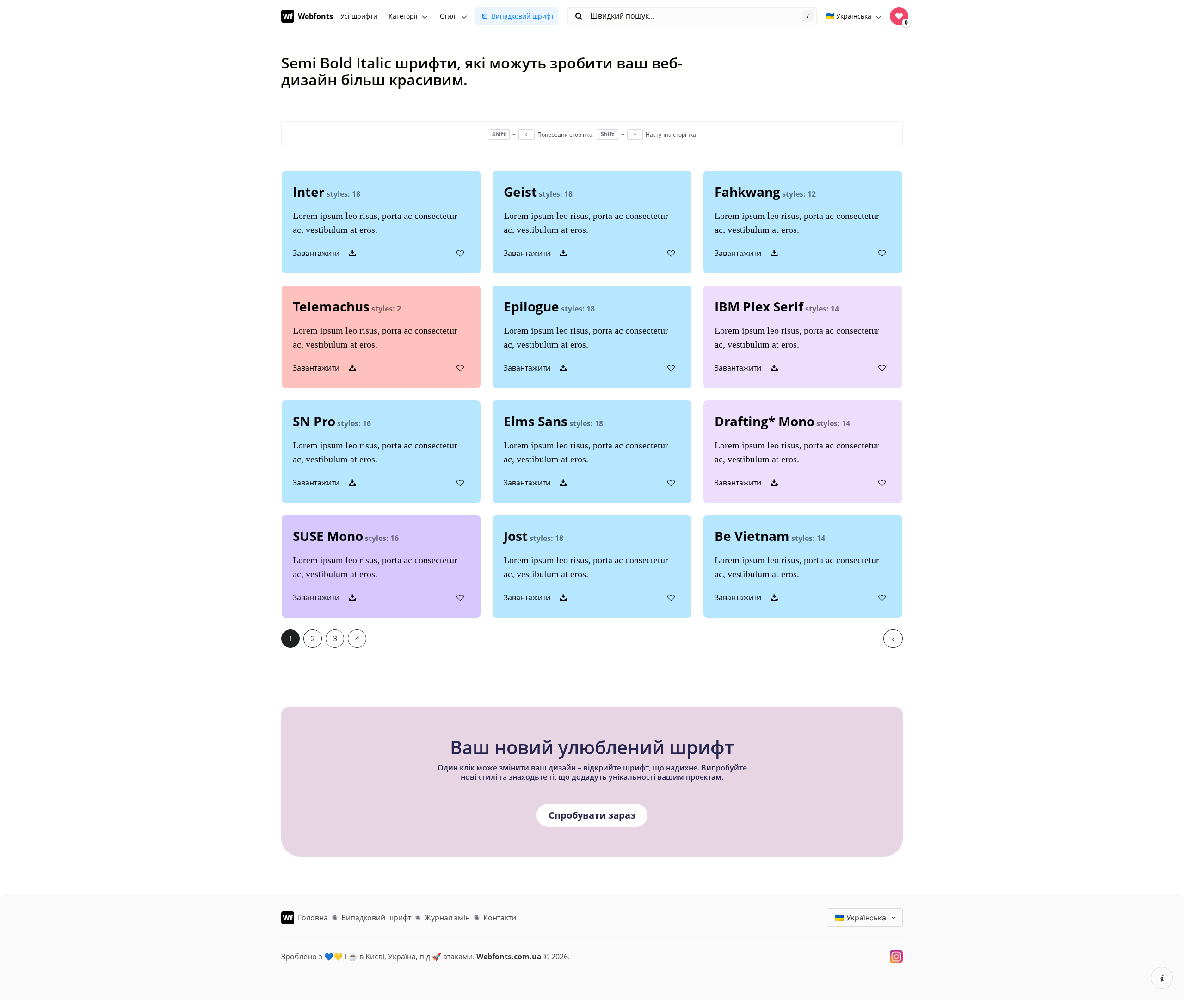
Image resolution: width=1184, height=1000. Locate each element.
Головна (313, 918)
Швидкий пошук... (621, 16)
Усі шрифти (358, 16)
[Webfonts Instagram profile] (896, 956)
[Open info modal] (1162, 978)
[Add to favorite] (460, 253)
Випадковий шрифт (523, 16)
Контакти (499, 918)
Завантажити (317, 253)
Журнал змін (447, 918)
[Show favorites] (899, 16)
